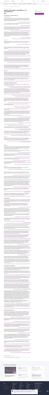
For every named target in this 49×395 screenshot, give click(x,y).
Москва (27, 383)
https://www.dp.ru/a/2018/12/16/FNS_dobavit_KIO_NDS (21, 156)
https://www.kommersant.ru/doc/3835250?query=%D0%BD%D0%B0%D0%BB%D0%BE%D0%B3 (16, 196)
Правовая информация (6, 386)
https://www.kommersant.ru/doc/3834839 (12, 62)
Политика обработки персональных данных (6, 388)
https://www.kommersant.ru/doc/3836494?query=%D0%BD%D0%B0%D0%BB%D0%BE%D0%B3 (16, 229)
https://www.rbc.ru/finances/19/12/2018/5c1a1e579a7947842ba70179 (19, 352)
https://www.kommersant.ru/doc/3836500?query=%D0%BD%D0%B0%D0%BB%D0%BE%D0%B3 (16, 76)
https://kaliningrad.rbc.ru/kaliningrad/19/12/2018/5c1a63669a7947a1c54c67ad (18, 169)
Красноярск (27, 385)
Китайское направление (29, 389)
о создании (5, 23)
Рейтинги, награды (21, 385)
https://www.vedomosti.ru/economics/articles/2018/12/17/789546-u (20, 38)
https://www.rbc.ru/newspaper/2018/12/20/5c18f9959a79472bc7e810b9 (19, 30)
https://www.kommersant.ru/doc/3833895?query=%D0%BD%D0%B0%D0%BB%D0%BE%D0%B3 (16, 282)
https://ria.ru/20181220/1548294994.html (23, 327)
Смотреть (5, 377)
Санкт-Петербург (28, 384)
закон (15, 58)
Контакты (34, 3)
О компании (5, 3)
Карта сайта (5, 385)
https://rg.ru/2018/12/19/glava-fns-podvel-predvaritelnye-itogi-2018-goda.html (21, 95)
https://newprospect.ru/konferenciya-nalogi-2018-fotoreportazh (20, 160)
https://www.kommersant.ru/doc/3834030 (25, 37)
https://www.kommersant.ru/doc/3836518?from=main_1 (21, 164)
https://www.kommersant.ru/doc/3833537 (22, 44)
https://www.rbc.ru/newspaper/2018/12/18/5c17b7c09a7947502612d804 (21, 321)
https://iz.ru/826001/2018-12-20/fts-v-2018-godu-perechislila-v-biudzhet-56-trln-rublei (18, 102)
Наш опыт (20, 384)
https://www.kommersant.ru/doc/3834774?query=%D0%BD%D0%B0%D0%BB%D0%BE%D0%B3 (16, 322)
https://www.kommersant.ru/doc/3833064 (23, 152)
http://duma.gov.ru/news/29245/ (24, 25)
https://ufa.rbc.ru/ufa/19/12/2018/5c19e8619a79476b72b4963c (20, 289)
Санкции (13, 385)
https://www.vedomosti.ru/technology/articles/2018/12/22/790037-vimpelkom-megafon (17, 125)
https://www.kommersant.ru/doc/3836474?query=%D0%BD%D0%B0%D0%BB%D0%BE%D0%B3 (16, 238)
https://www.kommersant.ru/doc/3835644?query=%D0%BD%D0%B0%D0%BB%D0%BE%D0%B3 (16, 274)
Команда (20, 3)
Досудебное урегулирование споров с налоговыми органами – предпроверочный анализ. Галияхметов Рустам (10, 376)
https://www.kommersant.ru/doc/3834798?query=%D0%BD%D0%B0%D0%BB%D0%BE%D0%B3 (16, 308)
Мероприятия (30, 3)
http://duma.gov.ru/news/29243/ (23, 62)
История (20, 389)
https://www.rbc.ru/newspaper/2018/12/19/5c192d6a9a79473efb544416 (19, 135)
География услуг (14, 3)
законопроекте (6, 35)
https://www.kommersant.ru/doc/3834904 (23, 244)
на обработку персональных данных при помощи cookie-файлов (23, 391)
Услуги (10, 3)
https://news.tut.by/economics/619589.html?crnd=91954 (21, 339)
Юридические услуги (14, 383)
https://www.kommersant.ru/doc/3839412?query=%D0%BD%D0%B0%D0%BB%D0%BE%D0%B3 (16, 179)
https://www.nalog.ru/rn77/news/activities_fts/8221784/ (21, 96)
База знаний (24, 3)
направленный (6, 18)
